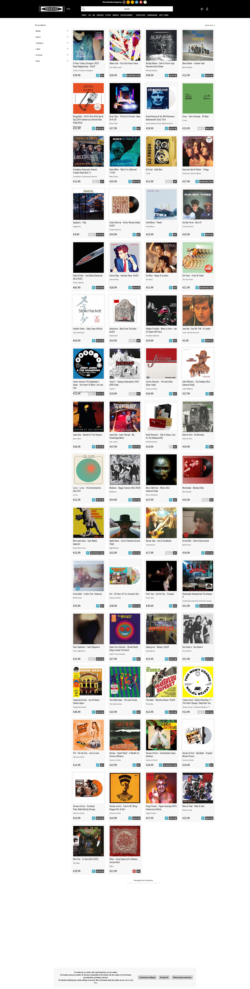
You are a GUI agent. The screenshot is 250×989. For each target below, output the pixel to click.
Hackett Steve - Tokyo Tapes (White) (87, 328)
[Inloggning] (207, 9)
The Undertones (116, 704)
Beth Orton (186, 545)
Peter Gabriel (78, 282)
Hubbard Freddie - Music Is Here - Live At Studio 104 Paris (161, 330)
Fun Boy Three (187, 226)
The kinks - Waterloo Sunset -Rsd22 (160, 699)
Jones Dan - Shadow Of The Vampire (87, 434)
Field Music (150, 226)
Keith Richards (151, 442)
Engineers (77, 226)
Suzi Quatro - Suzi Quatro (192, 647)
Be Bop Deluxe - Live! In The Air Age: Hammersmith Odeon (160, 65)
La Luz (75, 495)
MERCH (116, 15)
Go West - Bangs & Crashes (157, 275)
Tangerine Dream (79, 707)
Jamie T (112, 389)
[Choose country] (202, 9)
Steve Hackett (78, 332)
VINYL (84, 15)
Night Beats (114, 548)
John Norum (150, 545)
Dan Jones (77, 438)
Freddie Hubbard (152, 335)
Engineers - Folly (79, 222)
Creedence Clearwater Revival (85, 176)
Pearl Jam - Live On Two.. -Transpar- (160, 593)
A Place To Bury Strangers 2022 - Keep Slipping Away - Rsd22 (86, 65)
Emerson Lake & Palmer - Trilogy (195, 169)
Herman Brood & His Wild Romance (159, 123)
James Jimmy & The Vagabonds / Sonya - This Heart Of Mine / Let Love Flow (88, 384)
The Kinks (149, 704)
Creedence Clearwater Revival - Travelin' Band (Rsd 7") (85, 171)
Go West (149, 279)
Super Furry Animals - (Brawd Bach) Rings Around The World (124, 648)
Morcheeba (186, 492)
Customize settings (147, 977)
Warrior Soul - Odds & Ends (193, 806)
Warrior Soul (187, 810)
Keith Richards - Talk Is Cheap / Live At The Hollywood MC (160, 436)
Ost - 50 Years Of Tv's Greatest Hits (124, 593)
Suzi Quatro (187, 651)
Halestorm (114, 335)
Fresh (148, 173)
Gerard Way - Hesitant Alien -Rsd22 (124, 275)
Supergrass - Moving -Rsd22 (157, 647)
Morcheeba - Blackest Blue (193, 487)
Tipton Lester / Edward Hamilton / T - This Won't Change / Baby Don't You (197, 701)
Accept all (164, 977)
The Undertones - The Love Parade (123, 699)
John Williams (187, 389)
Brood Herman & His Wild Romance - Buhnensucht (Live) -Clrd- (161, 118)
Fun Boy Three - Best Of (191, 222)
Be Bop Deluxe (151, 70)
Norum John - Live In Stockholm (158, 540)
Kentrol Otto (187, 438)
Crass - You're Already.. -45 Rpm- (195, 116)
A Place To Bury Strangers (83, 70)
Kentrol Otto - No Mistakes (193, 434)
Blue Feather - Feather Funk (193, 63)
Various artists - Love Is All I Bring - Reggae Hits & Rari (124, 808)
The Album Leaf (115, 67)
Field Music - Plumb (154, 222)
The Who (76, 863)
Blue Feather (187, 67)
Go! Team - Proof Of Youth (193, 275)
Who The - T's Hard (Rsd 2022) (85, 859)
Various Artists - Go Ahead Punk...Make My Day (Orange (84, 808)
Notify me (172, 75)
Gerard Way (114, 279)
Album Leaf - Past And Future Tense (124, 63)
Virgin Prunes (151, 813)
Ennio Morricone (79, 548)
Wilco (112, 866)
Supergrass (150, 651)
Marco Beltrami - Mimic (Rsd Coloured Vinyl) (158, 489)
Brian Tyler (114, 123)
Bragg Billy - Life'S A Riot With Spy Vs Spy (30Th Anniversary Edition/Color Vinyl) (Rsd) (88, 119)
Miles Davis (114, 176)
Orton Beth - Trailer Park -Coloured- (87, 593)
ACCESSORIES (126, 15)
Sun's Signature (79, 651)
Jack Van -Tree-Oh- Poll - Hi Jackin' (196, 328)
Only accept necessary (182, 977)
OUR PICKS (140, 15)
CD (89, 15)
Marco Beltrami (152, 495)
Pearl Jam (150, 598)
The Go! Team (187, 279)
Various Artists (151, 389)
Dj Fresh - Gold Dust (154, 169)
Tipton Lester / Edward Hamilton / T (196, 707)
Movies (100, 15)
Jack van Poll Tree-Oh (190, 332)
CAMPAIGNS (152, 15)
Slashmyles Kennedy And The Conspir (197, 601)
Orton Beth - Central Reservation (195, 540)
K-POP (108, 15)
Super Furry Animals (117, 654)
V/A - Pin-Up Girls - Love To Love (86, 753)
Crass (184, 120)
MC (94, 15)
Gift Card (163, 15)
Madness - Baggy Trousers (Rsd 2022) (125, 487)
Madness (113, 492)
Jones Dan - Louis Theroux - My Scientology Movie (122, 436)
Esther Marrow (115, 229)
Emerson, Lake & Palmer (191, 173)
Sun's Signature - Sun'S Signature (86, 647)
